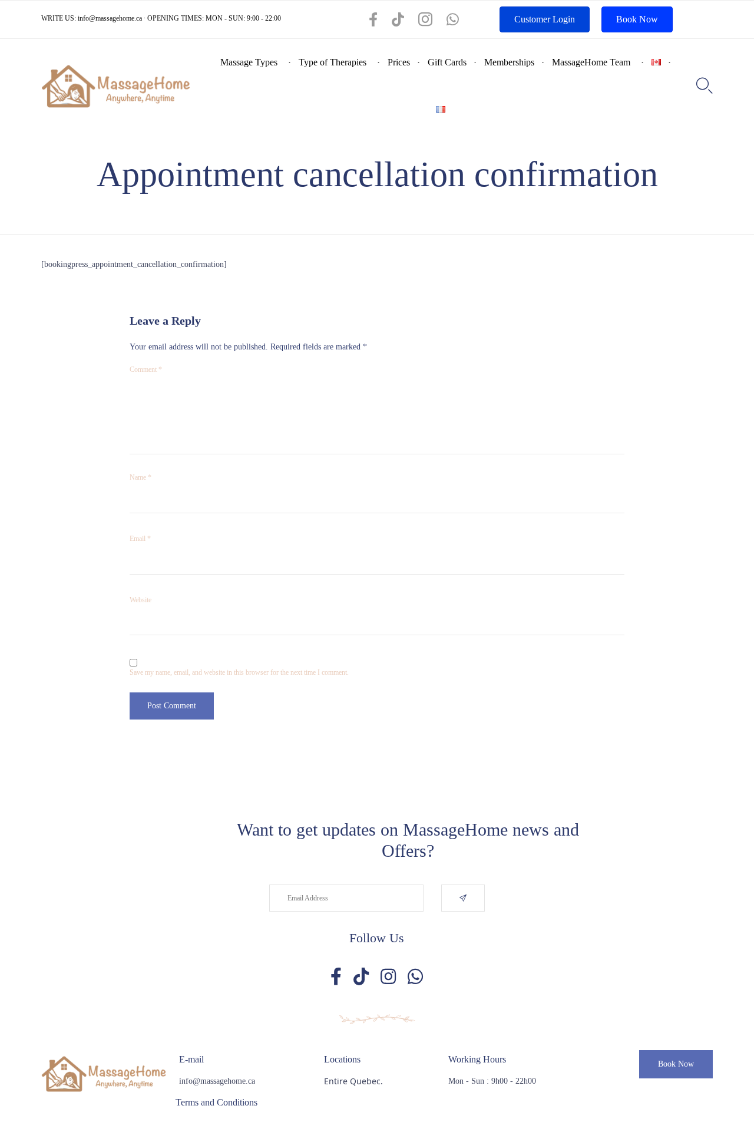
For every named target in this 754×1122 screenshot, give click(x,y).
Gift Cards (447, 62)
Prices (399, 62)
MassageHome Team (591, 62)
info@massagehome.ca (110, 18)
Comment (146, 369)
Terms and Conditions (216, 1102)
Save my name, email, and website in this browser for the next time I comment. (239, 672)
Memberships (509, 62)
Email (140, 538)
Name (140, 477)
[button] (463, 898)
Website (140, 600)
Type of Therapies (332, 62)
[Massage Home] (116, 86)
